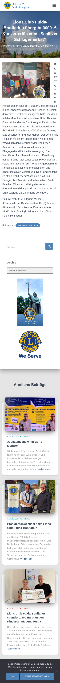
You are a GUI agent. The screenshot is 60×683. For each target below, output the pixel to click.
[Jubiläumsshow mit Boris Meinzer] (30, 414)
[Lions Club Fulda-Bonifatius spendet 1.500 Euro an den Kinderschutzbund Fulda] (30, 586)
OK (12, 676)
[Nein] (56, 671)
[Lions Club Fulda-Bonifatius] (18, 6)
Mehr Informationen (37, 676)
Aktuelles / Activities (28, 225)
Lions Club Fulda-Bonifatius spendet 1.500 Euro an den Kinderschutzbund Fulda (26, 617)
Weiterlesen (44, 469)
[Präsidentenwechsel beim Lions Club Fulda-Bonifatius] (30, 496)
